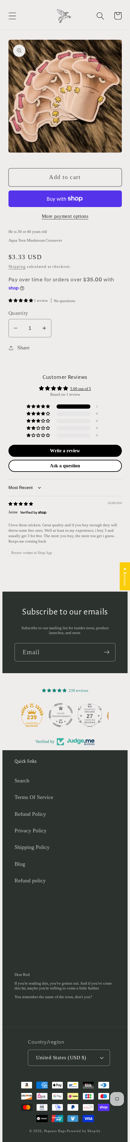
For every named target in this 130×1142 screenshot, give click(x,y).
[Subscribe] (106, 652)
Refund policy (30, 880)
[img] (20, 504)
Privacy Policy (31, 831)
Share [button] (23, 348)
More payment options (65, 216)
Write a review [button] (65, 450)
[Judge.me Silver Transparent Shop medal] (36, 715)
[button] (12, 15)
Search (22, 781)
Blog (20, 864)
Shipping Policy (32, 847)
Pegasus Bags (55, 1131)
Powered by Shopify (83, 1131)
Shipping (17, 266)
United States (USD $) (61, 1057)
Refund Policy (30, 814)
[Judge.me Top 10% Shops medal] (94, 715)
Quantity (18, 313)
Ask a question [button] (65, 465)
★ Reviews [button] (125, 576)
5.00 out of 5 (80, 388)
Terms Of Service (34, 797)
